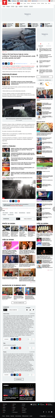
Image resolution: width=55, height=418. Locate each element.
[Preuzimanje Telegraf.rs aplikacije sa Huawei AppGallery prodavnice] (49, 404)
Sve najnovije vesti (45, 76)
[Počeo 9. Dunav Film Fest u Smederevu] (45, 195)
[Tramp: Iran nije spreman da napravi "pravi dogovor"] (4, 25)
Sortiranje (28, 307)
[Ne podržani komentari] (33, 310)
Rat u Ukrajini (5, 212)
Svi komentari (18, 379)
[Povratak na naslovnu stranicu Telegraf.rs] (4, 2)
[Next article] (54, 209)
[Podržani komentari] (30, 310)
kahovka (11, 212)
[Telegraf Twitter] (46, 412)
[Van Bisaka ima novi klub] (39, 173)
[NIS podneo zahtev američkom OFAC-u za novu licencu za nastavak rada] (39, 139)
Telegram (20, 205)
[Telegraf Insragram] (49, 412)
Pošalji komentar (28, 218)
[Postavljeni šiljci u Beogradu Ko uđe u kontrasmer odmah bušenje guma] (10, 392)
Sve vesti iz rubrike (19, 302)
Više (49, 3)
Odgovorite (6, 339)
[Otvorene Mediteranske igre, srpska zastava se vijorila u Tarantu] (45, 162)
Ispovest (28, 212)
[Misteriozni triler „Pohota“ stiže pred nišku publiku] (39, 218)
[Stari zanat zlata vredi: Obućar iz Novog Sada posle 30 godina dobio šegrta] (39, 144)
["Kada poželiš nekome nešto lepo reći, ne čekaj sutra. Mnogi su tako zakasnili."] (39, 205)
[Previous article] (1, 209)
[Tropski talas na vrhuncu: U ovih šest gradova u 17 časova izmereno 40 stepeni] (6, 169)
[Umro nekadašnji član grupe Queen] (39, 210)
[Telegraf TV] (52, 412)
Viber (17, 205)
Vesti (3, 51)
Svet (6, 51)
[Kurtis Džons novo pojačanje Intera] (39, 182)
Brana (16, 212)
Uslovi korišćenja (5, 208)
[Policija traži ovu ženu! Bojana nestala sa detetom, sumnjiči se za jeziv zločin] (39, 117)
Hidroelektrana (22, 212)
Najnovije (41, 88)
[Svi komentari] (27, 310)
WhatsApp (13, 205)
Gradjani (4, 214)
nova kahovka (10, 214)
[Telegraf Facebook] (44, 412)
